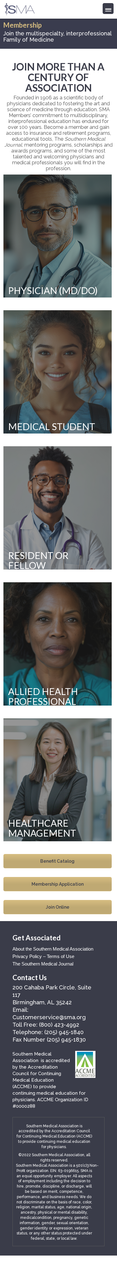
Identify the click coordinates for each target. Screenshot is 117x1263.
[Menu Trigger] (108, 8)
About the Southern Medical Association (52, 949)
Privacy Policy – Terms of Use (43, 956)
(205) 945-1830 (66, 1039)
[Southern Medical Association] (20, 7)
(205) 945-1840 (64, 1032)
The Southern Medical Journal (42, 963)
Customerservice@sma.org (49, 1017)
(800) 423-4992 (59, 1024)
